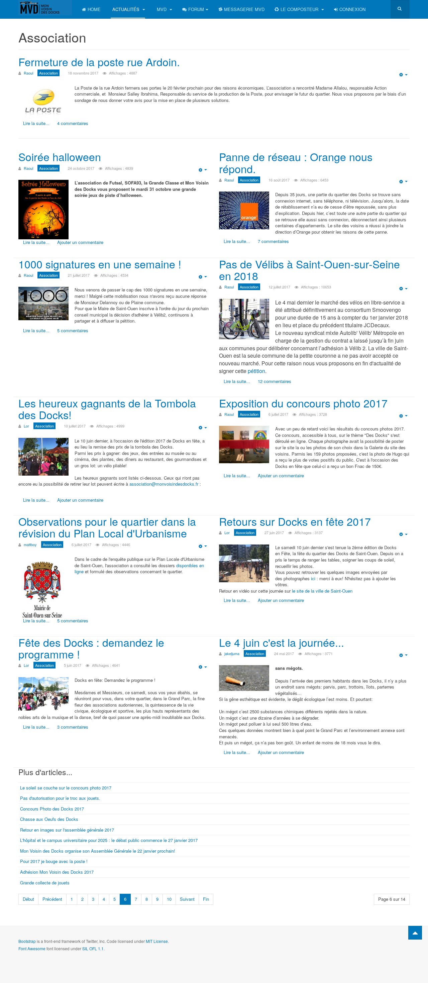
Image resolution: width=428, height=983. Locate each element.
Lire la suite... (36, 123)
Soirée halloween (59, 156)
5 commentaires (72, 330)
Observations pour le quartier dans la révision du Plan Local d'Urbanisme (107, 526)
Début (28, 899)
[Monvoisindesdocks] (45, 7)
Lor (26, 425)
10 (169, 899)
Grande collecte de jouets (45, 882)
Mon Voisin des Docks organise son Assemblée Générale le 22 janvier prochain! (97, 851)
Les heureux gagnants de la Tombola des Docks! (107, 408)
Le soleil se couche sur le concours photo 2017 (65, 787)
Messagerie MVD (244, 9)
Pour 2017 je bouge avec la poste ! (54, 861)
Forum (196, 9)
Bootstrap (27, 941)
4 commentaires (72, 123)
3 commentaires (72, 727)
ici (314, 578)
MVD (162, 9)
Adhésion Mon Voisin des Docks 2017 (57, 872)
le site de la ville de (310, 591)
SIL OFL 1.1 (93, 948)
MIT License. (157, 941)
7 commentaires (273, 241)
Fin (206, 899)
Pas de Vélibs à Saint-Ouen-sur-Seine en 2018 (309, 269)
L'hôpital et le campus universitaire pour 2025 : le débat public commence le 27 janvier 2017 (109, 840)
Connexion (352, 9)
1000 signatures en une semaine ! (99, 263)
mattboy (30, 544)
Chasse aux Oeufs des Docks (49, 819)
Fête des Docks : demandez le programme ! (91, 647)
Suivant (187, 899)
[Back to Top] (415, 933)
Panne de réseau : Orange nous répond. (295, 162)
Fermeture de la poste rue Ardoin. (99, 61)
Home (94, 9)
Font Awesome (31, 948)
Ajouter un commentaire (80, 242)
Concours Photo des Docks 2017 (52, 809)
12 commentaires (274, 381)
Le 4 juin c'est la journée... (281, 642)
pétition (256, 371)
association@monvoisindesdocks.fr (163, 484)
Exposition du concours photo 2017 (303, 402)
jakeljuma (231, 653)
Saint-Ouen (341, 591)
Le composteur (300, 9)
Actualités (126, 9)
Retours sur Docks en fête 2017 (295, 521)
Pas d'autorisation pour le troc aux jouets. (60, 798)
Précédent (52, 899)
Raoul (28, 73)
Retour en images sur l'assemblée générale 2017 (67, 830)
